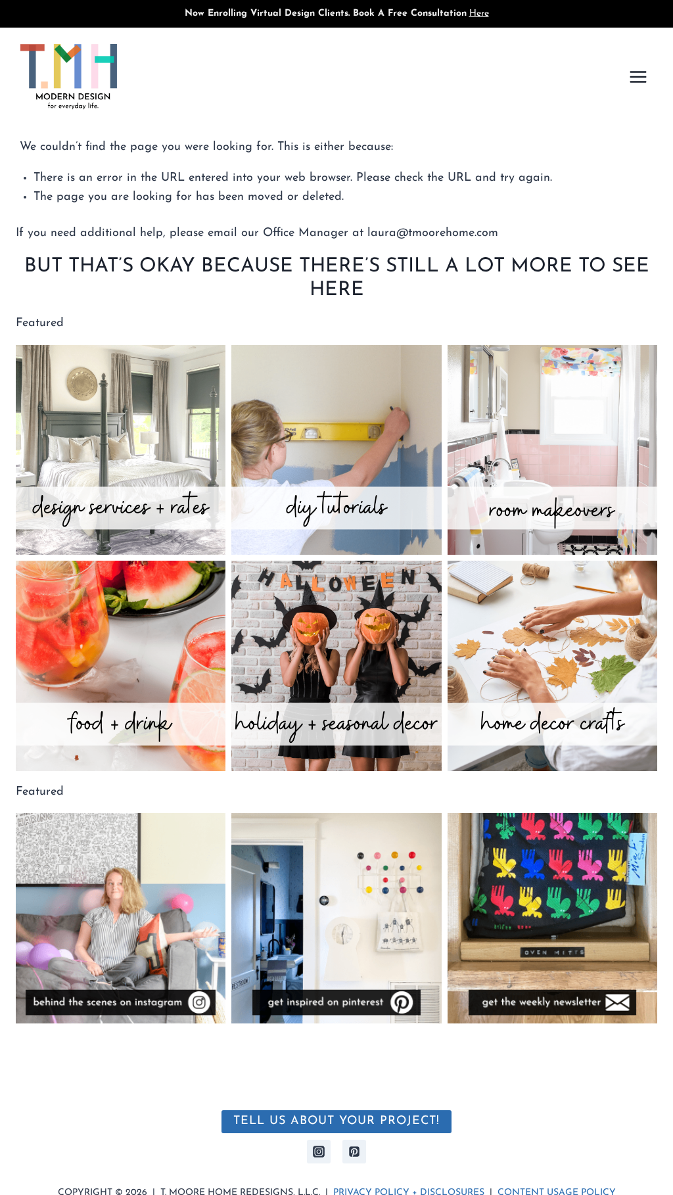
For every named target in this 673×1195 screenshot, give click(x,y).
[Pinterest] (354, 1151)
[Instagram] (319, 1151)
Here (479, 13)
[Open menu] (637, 76)
